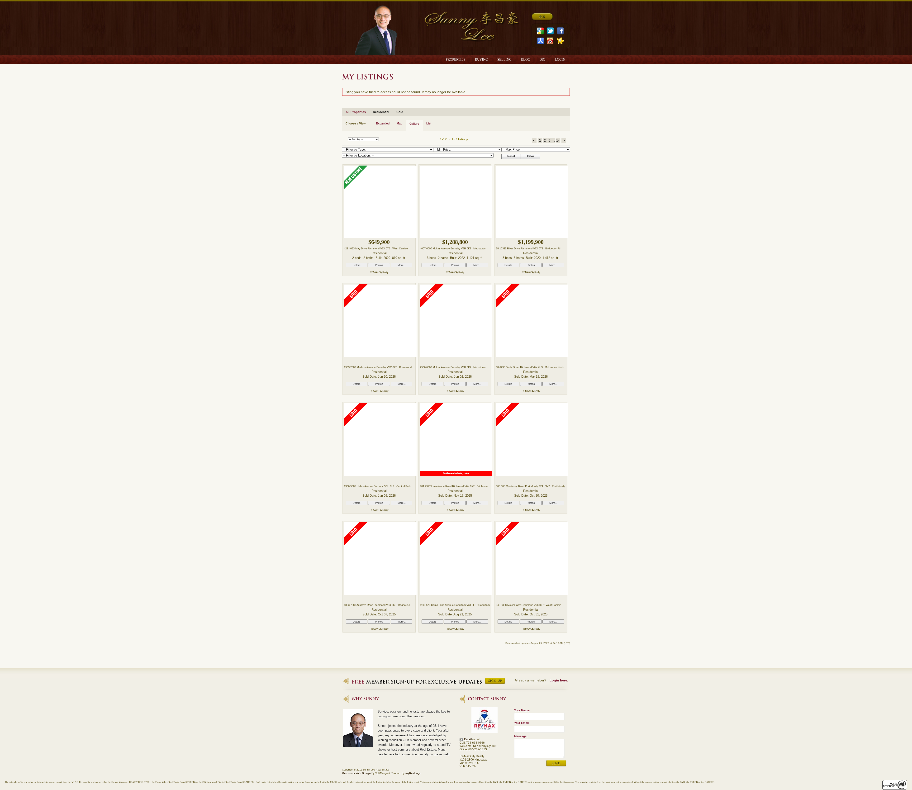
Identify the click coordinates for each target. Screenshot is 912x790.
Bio (542, 59)
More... (402, 265)
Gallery (414, 123)
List (428, 123)
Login (560, 59)
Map (399, 123)
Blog (525, 59)
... (554, 140)
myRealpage (413, 773)
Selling (504, 59)
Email (468, 739)
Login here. (559, 680)
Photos (379, 265)
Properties (456, 59)
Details (357, 265)
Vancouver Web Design (356, 773)
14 (558, 140)
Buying (481, 59)
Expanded (383, 123)
